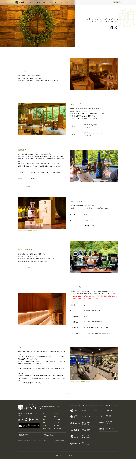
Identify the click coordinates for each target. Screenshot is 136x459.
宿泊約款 (20, 440)
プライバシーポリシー (43, 440)
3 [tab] (30, 230)
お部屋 (37, 2)
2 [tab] (25, 230)
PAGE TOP (68, 393)
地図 (19, 415)
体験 (66, 2)
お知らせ (45, 425)
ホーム (44, 413)
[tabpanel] (94, 257)
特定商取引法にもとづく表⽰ (29, 440)
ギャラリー (59, 2)
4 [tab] (35, 230)
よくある (46, 428)
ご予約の (59, 428)
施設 (50, 2)
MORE (28, 186)
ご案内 (30, 2)
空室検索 (56, 425)
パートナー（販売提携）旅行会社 (57, 440)
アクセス (73, 2)
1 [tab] (20, 230)
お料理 (44, 2)
